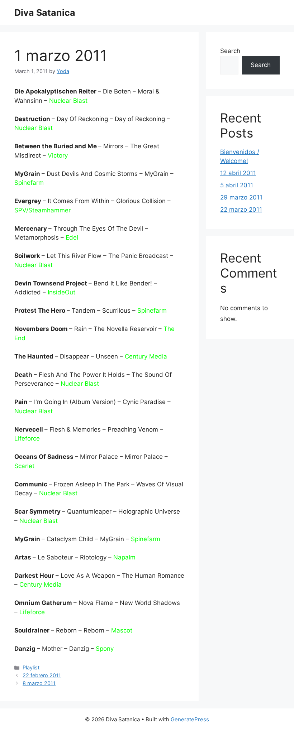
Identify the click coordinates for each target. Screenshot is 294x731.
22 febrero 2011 (42, 675)
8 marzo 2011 (39, 683)
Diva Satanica (44, 12)
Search (230, 50)
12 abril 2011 (238, 173)
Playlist (31, 667)
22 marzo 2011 (241, 209)
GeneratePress (190, 719)
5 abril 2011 (236, 185)
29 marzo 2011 (241, 197)
